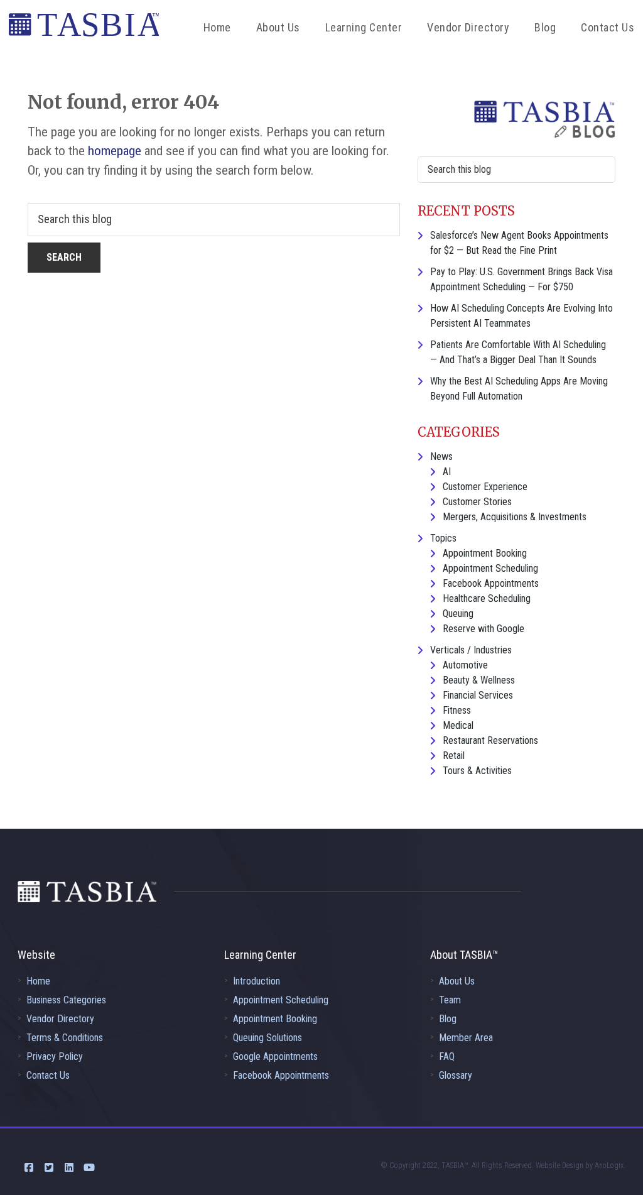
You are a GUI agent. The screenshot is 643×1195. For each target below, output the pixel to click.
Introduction (256, 981)
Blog (448, 1019)
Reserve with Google (483, 629)
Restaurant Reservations (490, 740)
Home (38, 981)
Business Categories (66, 1000)
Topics (443, 538)
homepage (114, 150)
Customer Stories (477, 502)
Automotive (465, 665)
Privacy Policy (54, 1056)
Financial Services (478, 695)
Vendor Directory (60, 1019)
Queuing (458, 613)
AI (447, 471)
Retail (454, 755)
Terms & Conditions (64, 1038)
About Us (457, 981)
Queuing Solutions (267, 1038)
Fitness (457, 710)
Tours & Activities (477, 771)
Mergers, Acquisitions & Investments (514, 517)
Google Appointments (275, 1056)
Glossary (455, 1075)
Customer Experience (485, 487)
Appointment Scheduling (490, 568)
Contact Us (48, 1075)
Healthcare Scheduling (487, 598)
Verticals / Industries (471, 650)
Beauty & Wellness (479, 680)
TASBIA (84, 28)
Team (450, 1000)
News (441, 456)
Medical (458, 725)
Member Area (466, 1038)
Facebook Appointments (491, 583)
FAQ (447, 1056)
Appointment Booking (485, 553)
